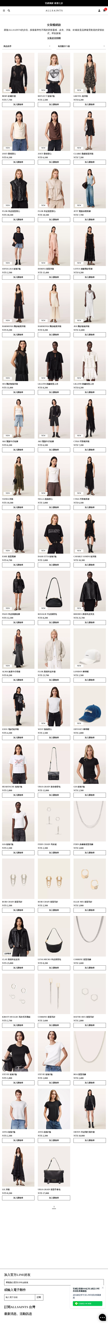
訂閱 (39, 1297)
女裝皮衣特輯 (54, 38)
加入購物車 (18, 104)
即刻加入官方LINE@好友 (17, 1282)
